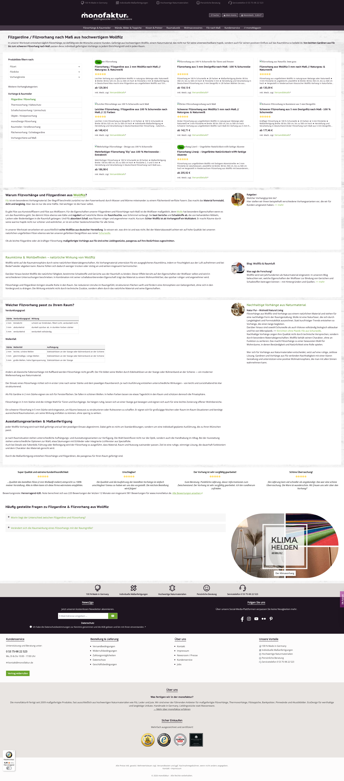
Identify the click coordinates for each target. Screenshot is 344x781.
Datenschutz (99, 659)
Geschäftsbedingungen (105, 664)
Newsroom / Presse (187, 655)
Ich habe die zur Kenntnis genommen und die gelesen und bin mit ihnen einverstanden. (89, 627)
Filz (7, 200)
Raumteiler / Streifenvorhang (25, 126)
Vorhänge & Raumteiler (20, 93)
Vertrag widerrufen (18, 673)
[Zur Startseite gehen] (107, 16)
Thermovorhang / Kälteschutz (26, 104)
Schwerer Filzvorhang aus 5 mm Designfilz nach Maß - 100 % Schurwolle (295, 111)
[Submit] (112, 616)
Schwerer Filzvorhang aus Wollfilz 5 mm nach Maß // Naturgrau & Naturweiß (208, 111)
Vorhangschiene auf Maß (23, 137)
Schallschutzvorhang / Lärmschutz (28, 110)
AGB (103, 627)
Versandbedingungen (104, 646)
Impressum (183, 650)
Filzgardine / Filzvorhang (23, 99)
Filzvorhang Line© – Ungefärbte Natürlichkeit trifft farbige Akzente (211, 153)
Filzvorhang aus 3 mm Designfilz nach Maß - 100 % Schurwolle (213, 66)
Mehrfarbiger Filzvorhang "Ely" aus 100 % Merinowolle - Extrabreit (127, 153)
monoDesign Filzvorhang (23, 121)
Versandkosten (164, 765)
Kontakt (181, 646)
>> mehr (279, 204)
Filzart (13, 66)
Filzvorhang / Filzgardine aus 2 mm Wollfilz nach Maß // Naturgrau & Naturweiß (128, 68)
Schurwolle (104, 233)
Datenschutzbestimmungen (57, 627)
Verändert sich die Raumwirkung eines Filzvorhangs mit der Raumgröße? (52, 528)
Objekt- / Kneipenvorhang (24, 115)
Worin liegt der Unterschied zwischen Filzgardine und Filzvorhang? (48, 517)
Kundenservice (184, 659)
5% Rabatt (342, 599)
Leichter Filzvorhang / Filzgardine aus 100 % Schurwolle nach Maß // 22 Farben (131, 111)
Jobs (179, 664)
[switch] (9, 768)
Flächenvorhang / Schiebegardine (28, 132)
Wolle (180, 211)
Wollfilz (79, 195)
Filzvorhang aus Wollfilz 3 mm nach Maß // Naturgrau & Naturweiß (292, 68)
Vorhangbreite (17, 76)
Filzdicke (14, 71)
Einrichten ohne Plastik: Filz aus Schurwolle (299, 330)
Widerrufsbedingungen (105, 650)
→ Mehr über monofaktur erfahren (172, 709)
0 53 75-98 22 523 (16, 651)
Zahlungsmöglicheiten (104, 655)
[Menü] (13, 751)
